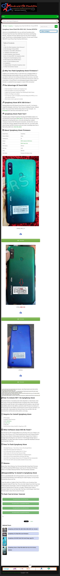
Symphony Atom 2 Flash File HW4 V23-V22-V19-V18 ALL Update (22, 549)
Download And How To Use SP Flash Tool (20, 499)
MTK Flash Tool (24, 143)
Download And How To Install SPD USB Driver (20, 512)
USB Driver (9, 421)
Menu (3, 16)
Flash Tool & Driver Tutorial (11, 66)
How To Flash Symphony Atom (11, 61)
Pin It (32, 521)
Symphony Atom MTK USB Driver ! (12, 50)
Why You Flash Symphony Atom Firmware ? (14, 47)
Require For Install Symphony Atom (12, 57)
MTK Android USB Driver (26, 141)
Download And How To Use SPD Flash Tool (21, 508)
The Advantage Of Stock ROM (11, 49)
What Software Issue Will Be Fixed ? (12, 59)
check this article (18, 126)
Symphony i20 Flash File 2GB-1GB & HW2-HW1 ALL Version (23, 529)
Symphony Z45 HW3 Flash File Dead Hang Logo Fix (21, 538)
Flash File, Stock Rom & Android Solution (11, 572)
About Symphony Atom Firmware (12, 54)
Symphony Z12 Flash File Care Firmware (18, 533)
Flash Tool (19, 118)
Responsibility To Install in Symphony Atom (15, 65)
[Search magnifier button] (57, 21)
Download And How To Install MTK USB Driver (20, 503)
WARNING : (8, 63)
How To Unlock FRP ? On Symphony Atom (14, 56)
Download (4, 110)
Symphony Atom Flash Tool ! (11, 52)
